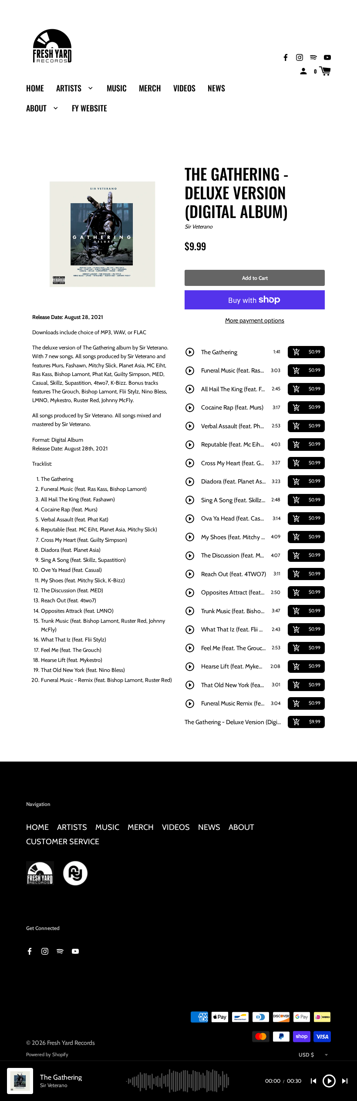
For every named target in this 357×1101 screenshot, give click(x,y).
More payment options (254, 320)
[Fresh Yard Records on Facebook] (285, 57)
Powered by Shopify (47, 1054)
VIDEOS (184, 88)
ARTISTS (69, 88)
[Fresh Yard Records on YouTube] (327, 57)
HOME (35, 88)
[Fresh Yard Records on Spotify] (313, 57)
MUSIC (117, 88)
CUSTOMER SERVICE (62, 841)
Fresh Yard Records (71, 1043)
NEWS (216, 88)
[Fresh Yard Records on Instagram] (299, 57)
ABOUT (37, 108)
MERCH (150, 88)
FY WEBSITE (89, 108)
